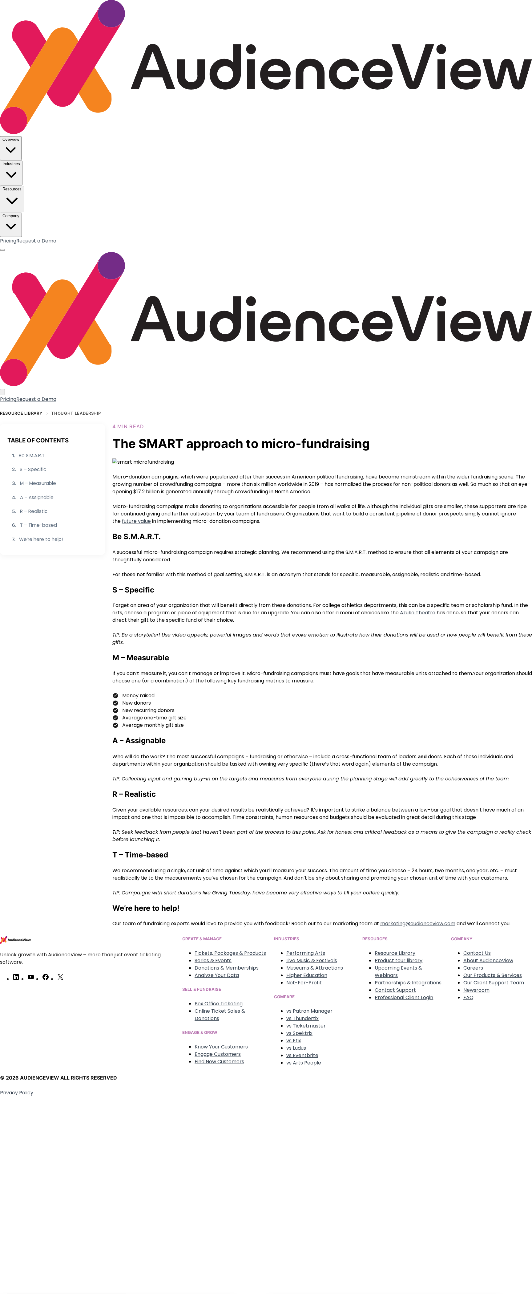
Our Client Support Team (493, 982)
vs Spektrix (299, 1033)
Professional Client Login (404, 997)
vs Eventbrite (302, 1055)
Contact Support (395, 990)
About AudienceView (488, 960)
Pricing (8, 240)
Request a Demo (36, 240)
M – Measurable (34, 483)
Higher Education (306, 975)
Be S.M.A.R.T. (29, 455)
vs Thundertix (302, 1018)
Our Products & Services (492, 975)
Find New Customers (219, 1061)
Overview (10, 139)
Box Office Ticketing (219, 1003)
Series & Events (213, 960)
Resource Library (21, 413)
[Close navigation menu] (2, 392)
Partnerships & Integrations (408, 982)
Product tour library (398, 960)
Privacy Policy (16, 1092)
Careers (473, 967)
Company (10, 216)
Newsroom (476, 990)
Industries (11, 163)
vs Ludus (296, 1048)
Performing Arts (305, 953)
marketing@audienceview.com (417, 923)
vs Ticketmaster (306, 1025)
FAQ (468, 997)
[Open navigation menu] (2, 250)
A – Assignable (33, 497)
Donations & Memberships (227, 967)
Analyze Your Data (217, 975)
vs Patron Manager (309, 1011)
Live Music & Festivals (311, 960)
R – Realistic (29, 511)
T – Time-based (34, 525)
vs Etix (293, 1040)
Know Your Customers (221, 1046)
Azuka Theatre (417, 612)
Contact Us (477, 953)
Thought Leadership (76, 413)
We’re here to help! (37, 539)
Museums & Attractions (314, 967)
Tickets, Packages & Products (230, 953)
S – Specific (29, 469)
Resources (12, 189)
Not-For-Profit (304, 982)
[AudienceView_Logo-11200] (266, 132)
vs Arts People (303, 1062)
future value (136, 521)
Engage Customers (218, 1054)
